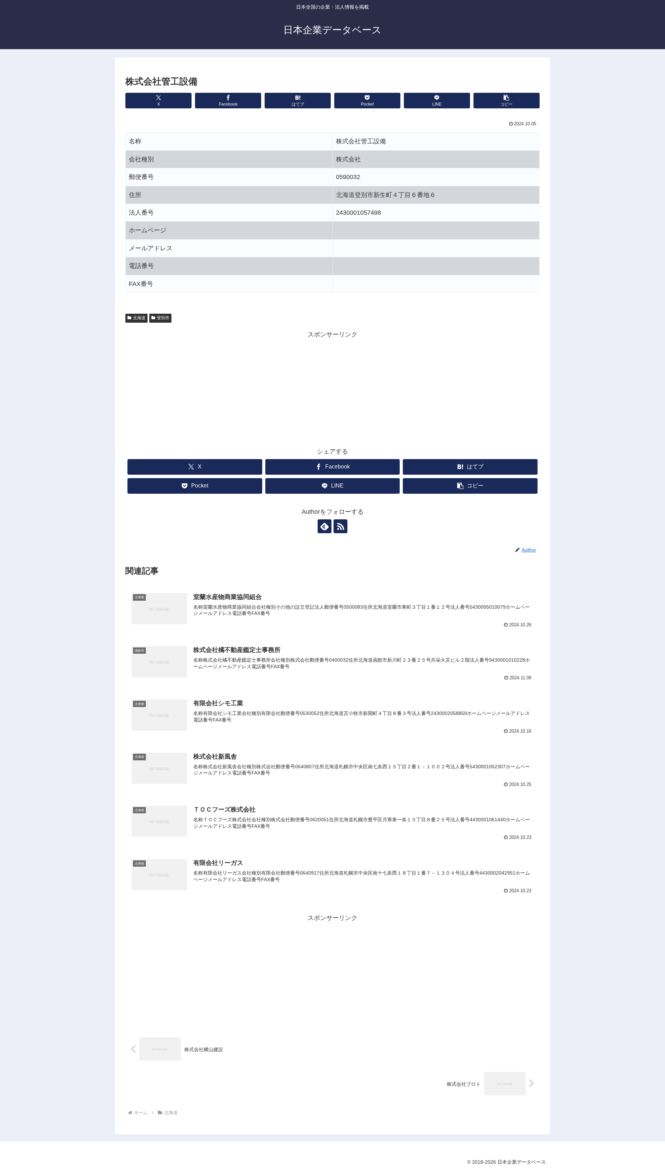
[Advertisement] (332, 388)
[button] (506, 100)
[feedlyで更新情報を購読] (324, 526)
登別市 (163, 317)
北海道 (139, 317)
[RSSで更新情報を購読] (340, 526)
